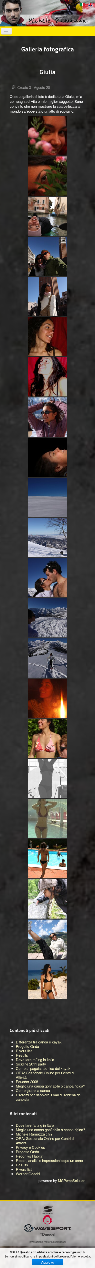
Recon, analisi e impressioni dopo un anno (49, 1160)
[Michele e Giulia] (47, 578)
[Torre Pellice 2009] (47, 497)
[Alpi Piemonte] (47, 618)
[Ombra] (47, 778)
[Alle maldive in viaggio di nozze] (47, 979)
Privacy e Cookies (30, 1147)
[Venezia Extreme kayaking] (47, 216)
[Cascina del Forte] (47, 417)
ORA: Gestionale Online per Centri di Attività (45, 1140)
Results (22, 1164)
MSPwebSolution (71, 1180)
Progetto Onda (27, 1151)
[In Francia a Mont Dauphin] (47, 939)
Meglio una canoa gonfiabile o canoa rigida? (50, 1129)
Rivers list (24, 1169)
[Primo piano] (47, 337)
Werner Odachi (28, 1173)
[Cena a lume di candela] (47, 698)
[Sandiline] (47, 1209)
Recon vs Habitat (29, 1156)
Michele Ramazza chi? (34, 1133)
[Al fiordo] (47, 738)
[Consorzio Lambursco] (47, 1218)
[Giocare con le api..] (47, 899)
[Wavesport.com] (47, 1227)
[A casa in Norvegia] (47, 136)
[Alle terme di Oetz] (47, 819)
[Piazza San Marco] (47, 256)
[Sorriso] (47, 377)
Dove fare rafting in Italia (35, 1125)
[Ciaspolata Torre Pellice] (47, 658)
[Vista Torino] (47, 537)
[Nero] (47, 457)
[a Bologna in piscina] (47, 859)
